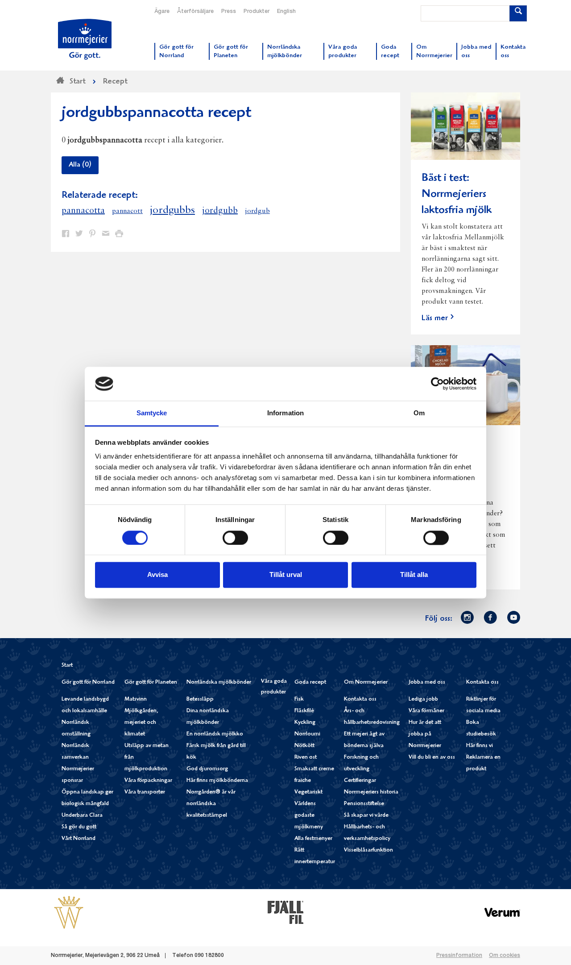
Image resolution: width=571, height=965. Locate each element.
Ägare (162, 11)
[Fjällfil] (285, 911)
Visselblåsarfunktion (368, 850)
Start (67, 665)
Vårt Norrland (78, 839)
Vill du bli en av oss (432, 757)
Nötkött (304, 746)
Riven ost (305, 757)
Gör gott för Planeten (150, 682)
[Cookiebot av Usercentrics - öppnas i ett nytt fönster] (437, 383)
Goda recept (310, 682)
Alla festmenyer (313, 839)
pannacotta (83, 210)
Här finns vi (479, 746)
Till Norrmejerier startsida (85, 39)
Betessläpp (200, 699)
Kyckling (304, 723)
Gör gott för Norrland (88, 682)
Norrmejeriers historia (371, 792)
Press (228, 11)
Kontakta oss (360, 699)
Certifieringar (360, 781)
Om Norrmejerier (366, 682)
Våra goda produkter (274, 687)
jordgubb (220, 210)
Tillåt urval (285, 575)
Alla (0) (80, 165)
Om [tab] (419, 413)
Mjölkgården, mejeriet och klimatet (141, 722)
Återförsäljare (195, 11)
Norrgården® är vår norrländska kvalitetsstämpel (211, 804)
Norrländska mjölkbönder (218, 682)
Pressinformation (459, 955)
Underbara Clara (82, 816)
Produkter (256, 11)
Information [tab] (285, 413)
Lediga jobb (423, 699)
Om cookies (504, 955)
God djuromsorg (207, 769)
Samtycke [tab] (152, 413)
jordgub (257, 211)
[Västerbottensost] (69, 911)
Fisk (299, 699)
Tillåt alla (414, 575)
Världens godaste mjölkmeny (308, 815)
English (286, 11)
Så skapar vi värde (366, 816)
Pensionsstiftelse (364, 804)
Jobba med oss (427, 682)
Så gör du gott (79, 827)
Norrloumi (307, 734)
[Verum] (502, 911)
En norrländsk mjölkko (214, 734)
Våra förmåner (426, 711)
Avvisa (157, 575)
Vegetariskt (308, 792)
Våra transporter (144, 792)
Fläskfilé (304, 711)
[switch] (235, 537)
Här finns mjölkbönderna (217, 781)
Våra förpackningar (148, 781)
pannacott (127, 211)
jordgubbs (172, 210)
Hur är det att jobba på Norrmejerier (425, 734)
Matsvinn (135, 699)
